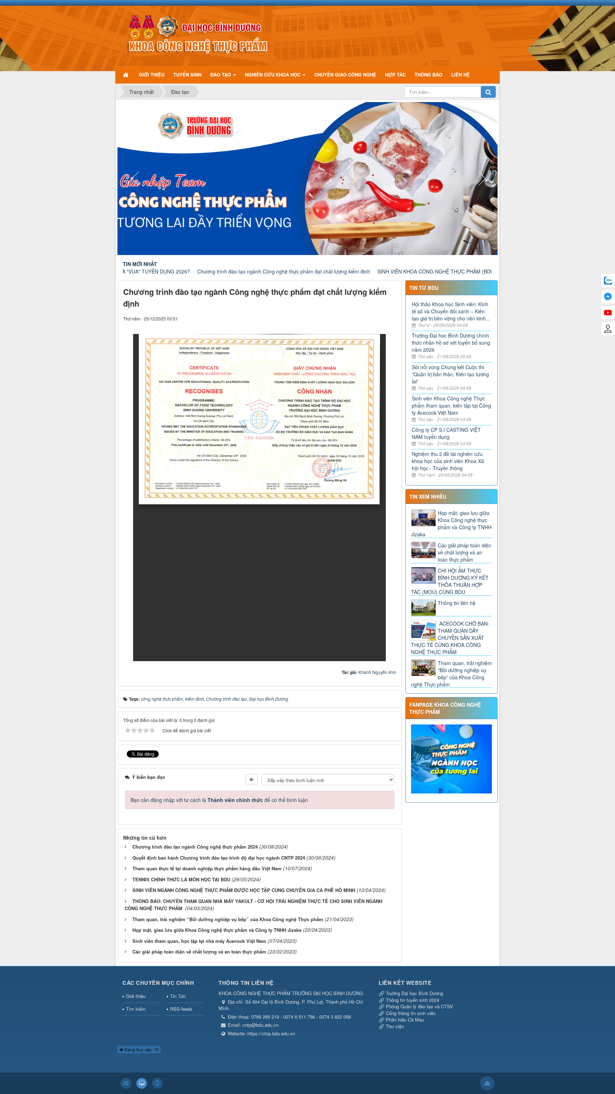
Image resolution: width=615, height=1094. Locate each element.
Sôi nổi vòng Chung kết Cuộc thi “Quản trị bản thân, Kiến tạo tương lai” (450, 374)
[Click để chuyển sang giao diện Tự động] (126, 1083)
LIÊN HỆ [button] (460, 74)
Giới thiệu (136, 996)
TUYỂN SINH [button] (187, 74)
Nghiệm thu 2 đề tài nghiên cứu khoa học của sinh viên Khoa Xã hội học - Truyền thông (448, 461)
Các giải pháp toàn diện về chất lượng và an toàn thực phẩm (199, 951)
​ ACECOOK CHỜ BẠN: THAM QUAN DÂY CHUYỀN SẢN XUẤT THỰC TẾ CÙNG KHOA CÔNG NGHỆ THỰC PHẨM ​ (450, 637)
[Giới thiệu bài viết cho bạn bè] (365, 318)
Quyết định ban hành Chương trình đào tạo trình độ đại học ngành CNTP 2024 (218, 857)
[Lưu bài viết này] (390, 318)
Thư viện (395, 1026)
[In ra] (378, 318)
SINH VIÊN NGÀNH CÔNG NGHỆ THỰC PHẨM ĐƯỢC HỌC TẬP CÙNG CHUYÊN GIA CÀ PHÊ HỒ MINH (243, 890)
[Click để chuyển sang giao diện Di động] (157, 1083)
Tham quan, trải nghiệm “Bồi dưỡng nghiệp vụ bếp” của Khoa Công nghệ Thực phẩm (227, 919)
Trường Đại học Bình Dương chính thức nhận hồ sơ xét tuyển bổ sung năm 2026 (451, 342)
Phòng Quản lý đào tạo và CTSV (419, 1006)
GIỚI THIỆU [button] (151, 74)
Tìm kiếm (136, 1008)
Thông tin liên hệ (456, 602)
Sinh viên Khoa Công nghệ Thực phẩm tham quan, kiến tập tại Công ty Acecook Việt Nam (451, 405)
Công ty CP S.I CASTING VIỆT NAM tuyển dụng (446, 433)
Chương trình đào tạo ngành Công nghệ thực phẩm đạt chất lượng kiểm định (240, 271)
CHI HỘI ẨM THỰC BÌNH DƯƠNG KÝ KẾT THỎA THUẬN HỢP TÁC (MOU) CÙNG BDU (450, 581)
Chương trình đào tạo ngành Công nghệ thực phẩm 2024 (195, 846)
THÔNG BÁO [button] (428, 74)
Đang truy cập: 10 (141, 1049)
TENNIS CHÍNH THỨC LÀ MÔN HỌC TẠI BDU (181, 879)
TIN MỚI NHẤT (140, 263)
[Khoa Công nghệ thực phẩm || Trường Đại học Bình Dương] (197, 32)
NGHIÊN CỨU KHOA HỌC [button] (273, 74)
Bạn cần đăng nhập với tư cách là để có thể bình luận (219, 799)
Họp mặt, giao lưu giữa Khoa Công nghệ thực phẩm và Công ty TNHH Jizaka (216, 929)
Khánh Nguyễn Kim (377, 672)
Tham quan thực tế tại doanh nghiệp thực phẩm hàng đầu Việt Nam (207, 868)
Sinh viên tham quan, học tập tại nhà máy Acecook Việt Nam (199, 941)
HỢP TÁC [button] (395, 74)
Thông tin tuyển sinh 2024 (412, 1000)
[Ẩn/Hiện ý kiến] (252, 779)
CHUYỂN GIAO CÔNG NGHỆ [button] (345, 74)
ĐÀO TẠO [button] (221, 74)
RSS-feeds (181, 1008)
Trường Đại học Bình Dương (414, 993)
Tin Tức (178, 996)
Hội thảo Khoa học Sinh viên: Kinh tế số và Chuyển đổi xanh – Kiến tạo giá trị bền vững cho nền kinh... (451, 311)
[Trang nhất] (126, 74)
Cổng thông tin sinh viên (411, 1013)
